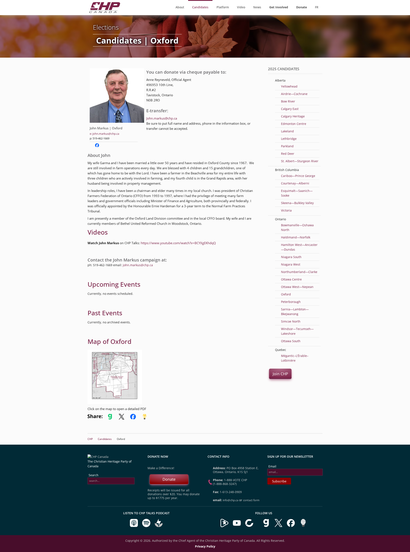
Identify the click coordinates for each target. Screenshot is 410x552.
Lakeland (287, 131)
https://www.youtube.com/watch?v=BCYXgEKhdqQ (178, 243)
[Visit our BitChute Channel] (249, 526)
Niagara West (290, 264)
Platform (223, 7)
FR (316, 7)
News (257, 7)
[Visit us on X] (279, 526)
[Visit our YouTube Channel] (237, 526)
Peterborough (291, 302)
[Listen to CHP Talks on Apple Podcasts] (134, 526)
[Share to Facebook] (133, 418)
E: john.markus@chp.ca (104, 134)
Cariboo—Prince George (298, 176)
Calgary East (290, 109)
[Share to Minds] (144, 418)
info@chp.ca (230, 500)
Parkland (287, 146)
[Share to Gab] (110, 418)
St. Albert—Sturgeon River (299, 161)
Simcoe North (290, 321)
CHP (90, 439)
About (180, 7)
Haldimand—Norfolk (295, 237)
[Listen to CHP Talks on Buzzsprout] (158, 526)
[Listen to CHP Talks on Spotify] (147, 526)
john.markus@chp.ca (138, 265)
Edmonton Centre (293, 124)
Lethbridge (289, 139)
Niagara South (291, 257)
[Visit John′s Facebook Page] (97, 146)
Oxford (286, 294)
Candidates (200, 7)
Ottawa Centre (291, 279)
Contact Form (251, 500)
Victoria (286, 210)
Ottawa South (290, 341)
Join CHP (280, 373)
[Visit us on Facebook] (291, 526)
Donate (169, 479)
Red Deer (287, 154)
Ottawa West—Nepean (297, 287)
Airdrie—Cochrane (294, 94)
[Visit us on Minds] (303, 526)
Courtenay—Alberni (295, 183)
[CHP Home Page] (105, 12)
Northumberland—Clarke (299, 272)
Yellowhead (289, 86)
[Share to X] (121, 418)
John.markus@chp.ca (161, 118)
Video (241, 7)
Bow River (288, 101)
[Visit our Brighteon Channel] (224, 526)
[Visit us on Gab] (266, 526)
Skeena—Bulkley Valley (297, 203)
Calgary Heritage (293, 116)
